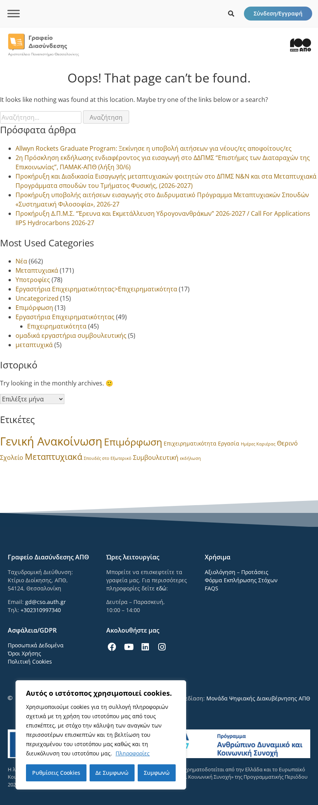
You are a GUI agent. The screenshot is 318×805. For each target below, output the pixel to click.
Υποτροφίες (33, 279)
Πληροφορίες (133, 753)
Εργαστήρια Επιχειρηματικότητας (65, 317)
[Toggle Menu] (13, 13)
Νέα (21, 261)
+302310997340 (41, 610)
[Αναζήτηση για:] (41, 117)
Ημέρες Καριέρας (258, 444)
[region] (101, 735)
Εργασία (228, 443)
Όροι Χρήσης (24, 653)
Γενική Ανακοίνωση (51, 441)
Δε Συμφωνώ (111, 772)
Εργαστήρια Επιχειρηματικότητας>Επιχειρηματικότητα (96, 289)
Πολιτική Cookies (30, 661)
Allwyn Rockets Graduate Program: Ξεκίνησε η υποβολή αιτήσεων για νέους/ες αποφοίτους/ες (154, 148)
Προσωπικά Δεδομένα (36, 645)
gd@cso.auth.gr (45, 601)
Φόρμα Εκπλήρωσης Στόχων (241, 580)
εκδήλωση (190, 458)
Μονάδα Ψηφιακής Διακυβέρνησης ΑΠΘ (258, 698)
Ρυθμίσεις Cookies (56, 772)
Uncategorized (37, 298)
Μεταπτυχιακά (37, 270)
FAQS (211, 588)
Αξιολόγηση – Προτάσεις (236, 572)
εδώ (161, 588)
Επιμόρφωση (34, 307)
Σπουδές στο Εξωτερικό (107, 458)
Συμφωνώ (156, 772)
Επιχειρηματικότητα (56, 326)
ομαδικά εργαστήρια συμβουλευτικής (71, 335)
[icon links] (231, 13)
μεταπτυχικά (34, 345)
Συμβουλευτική (155, 457)
